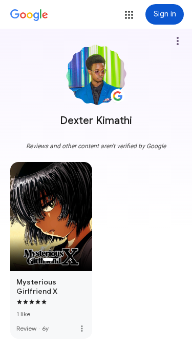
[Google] (29, 15)
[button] (129, 15)
